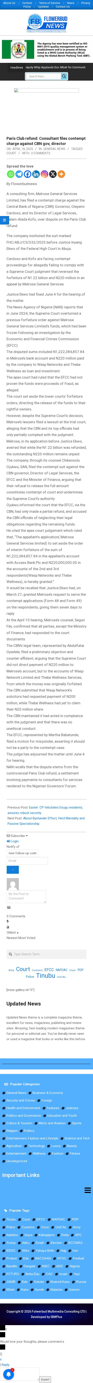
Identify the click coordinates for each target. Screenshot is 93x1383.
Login (14, 841)
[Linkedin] (36, 174)
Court (11, 153)
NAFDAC (61, 970)
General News (54, 149)
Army (11, 970)
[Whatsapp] (10, 174)
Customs (37, 970)
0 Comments (40, 153)
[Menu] (46, 1190)
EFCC (49, 969)
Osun (72, 970)
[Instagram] (44, 174)
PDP (80, 970)
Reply (5, 1365)
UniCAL (61, 976)
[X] (53, 174)
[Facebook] (27, 174)
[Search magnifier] (64, 76)
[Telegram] (19, 174)
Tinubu (45, 975)
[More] (61, 174)
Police (30, 976)
